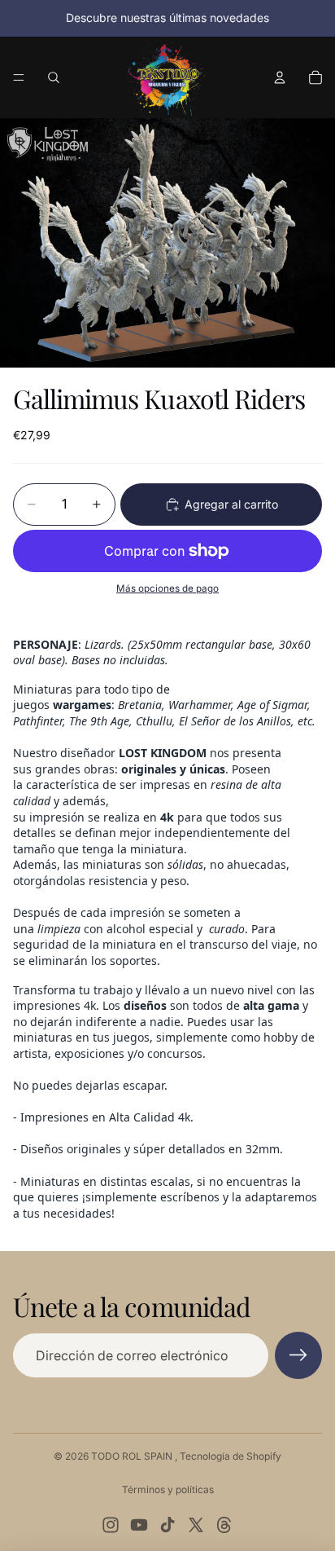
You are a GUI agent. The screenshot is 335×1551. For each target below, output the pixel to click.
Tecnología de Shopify (230, 1456)
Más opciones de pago (167, 588)
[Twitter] (196, 1525)
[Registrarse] (298, 1355)
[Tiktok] (167, 1525)
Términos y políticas (168, 1489)
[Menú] (18, 77)
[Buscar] (54, 77)
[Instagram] (110, 1525)
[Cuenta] (280, 77)
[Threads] (224, 1525)
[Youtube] (139, 1525)
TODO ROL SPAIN (133, 1456)
